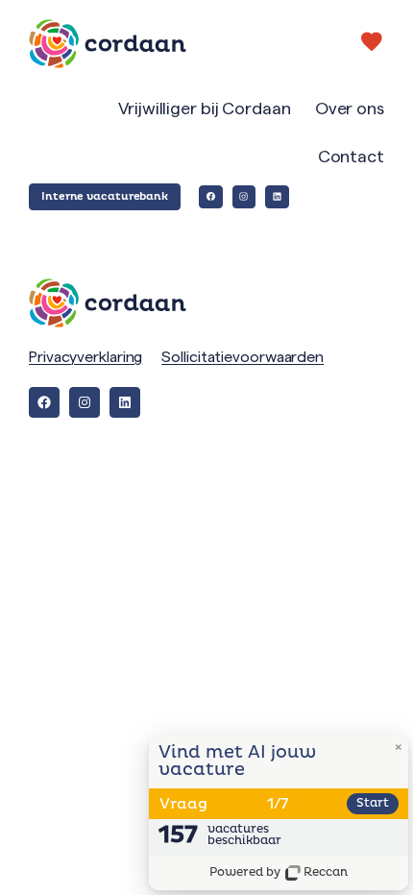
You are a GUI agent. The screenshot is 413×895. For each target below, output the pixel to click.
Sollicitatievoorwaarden (242, 357)
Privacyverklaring (85, 357)
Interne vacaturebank (104, 196)
